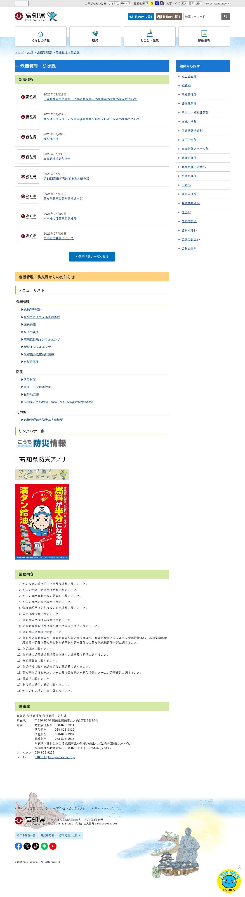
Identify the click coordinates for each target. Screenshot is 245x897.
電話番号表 (47, 835)
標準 (146, 3)
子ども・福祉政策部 (195, 112)
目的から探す (144, 16)
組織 (30, 52)
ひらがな (114, 3)
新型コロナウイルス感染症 (42, 317)
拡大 (184, 3)
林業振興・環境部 (194, 167)
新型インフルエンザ (37, 346)
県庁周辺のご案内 (70, 835)
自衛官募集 (31, 361)
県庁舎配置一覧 (26, 835)
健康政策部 (189, 103)
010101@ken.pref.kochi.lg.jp (55, 757)
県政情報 (204, 40)
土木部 (186, 185)
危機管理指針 (33, 309)
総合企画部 (189, 76)
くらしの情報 (41, 40)
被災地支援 (31, 394)
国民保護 (30, 324)
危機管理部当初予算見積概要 (43, 419)
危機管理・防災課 (68, 52)
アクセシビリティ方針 (71, 808)
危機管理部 (44, 52)
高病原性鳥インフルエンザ (42, 339)
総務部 (186, 85)
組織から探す (172, 16)
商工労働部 (189, 139)
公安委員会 (189, 239)
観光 (95, 40)
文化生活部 (189, 121)
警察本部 (188, 230)
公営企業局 (189, 248)
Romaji (125, 3)
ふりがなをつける (95, 3)
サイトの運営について (33, 808)
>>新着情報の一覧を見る (92, 256)
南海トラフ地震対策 (37, 386)
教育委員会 (189, 221)
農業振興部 (189, 157)
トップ (19, 52)
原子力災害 (31, 332)
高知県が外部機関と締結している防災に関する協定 (58, 402)
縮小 (199, 3)
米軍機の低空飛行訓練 (39, 354)
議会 (185, 212)
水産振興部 (189, 176)
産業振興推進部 (192, 130)
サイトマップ (104, 808)
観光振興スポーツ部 (195, 148)
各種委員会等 (191, 203)
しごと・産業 (150, 40)
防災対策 (30, 379)
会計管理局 (189, 194)
